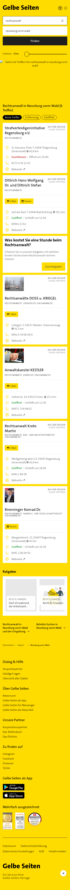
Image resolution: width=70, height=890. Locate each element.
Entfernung (31, 117)
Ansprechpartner (13, 669)
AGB (41, 851)
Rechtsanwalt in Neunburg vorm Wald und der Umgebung (15, 627)
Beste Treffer (12, 117)
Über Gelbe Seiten (16, 688)
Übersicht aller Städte (15, 678)
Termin (27, 201)
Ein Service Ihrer (16, 876)
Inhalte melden (57, 851)
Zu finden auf (13, 746)
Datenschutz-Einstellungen (18, 851)
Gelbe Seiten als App (14, 700)
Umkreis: (11, 53)
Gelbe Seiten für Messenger (19, 705)
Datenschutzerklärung (34, 846)
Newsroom (9, 695)
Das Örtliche (10, 736)
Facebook (8, 758)
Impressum (9, 846)
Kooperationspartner (15, 727)
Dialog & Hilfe (13, 662)
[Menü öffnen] (65, 8)
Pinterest (8, 763)
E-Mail (13, 201)
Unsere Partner (14, 720)
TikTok (6, 768)
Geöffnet (49, 117)
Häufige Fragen (11, 673)
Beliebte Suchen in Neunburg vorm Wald (49, 626)
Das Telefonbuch (12, 732)
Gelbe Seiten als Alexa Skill (18, 710)
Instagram (9, 754)
